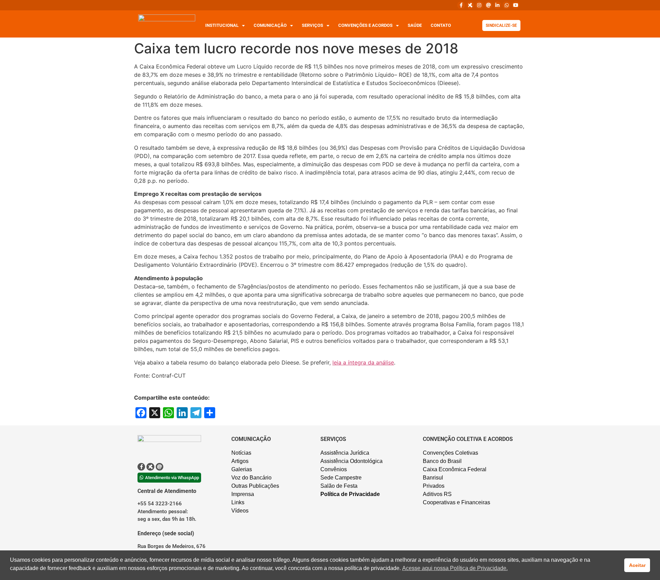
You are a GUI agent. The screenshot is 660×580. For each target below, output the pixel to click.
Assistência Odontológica (351, 461)
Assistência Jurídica (344, 453)
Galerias (241, 469)
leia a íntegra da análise (363, 362)
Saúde (415, 25)
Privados (433, 486)
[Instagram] (479, 5)
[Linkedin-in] (497, 5)
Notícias (241, 453)
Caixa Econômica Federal (454, 469)
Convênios (333, 469)
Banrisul (433, 478)
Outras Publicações (255, 486)
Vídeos (240, 511)
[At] (488, 5)
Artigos (240, 461)
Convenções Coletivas (450, 453)
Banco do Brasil (442, 461)
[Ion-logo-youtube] (515, 5)
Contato (441, 25)
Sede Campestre (341, 478)
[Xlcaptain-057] (470, 5)
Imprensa (242, 494)
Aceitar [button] (637, 565)
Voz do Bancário (251, 478)
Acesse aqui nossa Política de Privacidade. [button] (455, 568)
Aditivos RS (437, 494)
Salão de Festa (339, 486)
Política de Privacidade (350, 494)
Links (237, 502)
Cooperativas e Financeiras (456, 502)
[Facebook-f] (461, 5)
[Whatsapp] (506, 5)
